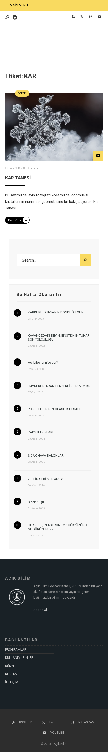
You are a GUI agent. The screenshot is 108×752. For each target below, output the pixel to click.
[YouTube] (99, 16)
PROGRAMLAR (15, 649)
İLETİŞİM (11, 682)
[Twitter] (81, 16)
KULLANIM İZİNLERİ (19, 658)
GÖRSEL (22, 93)
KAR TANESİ (18, 178)
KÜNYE (10, 666)
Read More (18, 220)
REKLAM (11, 674)
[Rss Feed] (73, 16)
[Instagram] (90, 16)
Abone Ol (40, 610)
